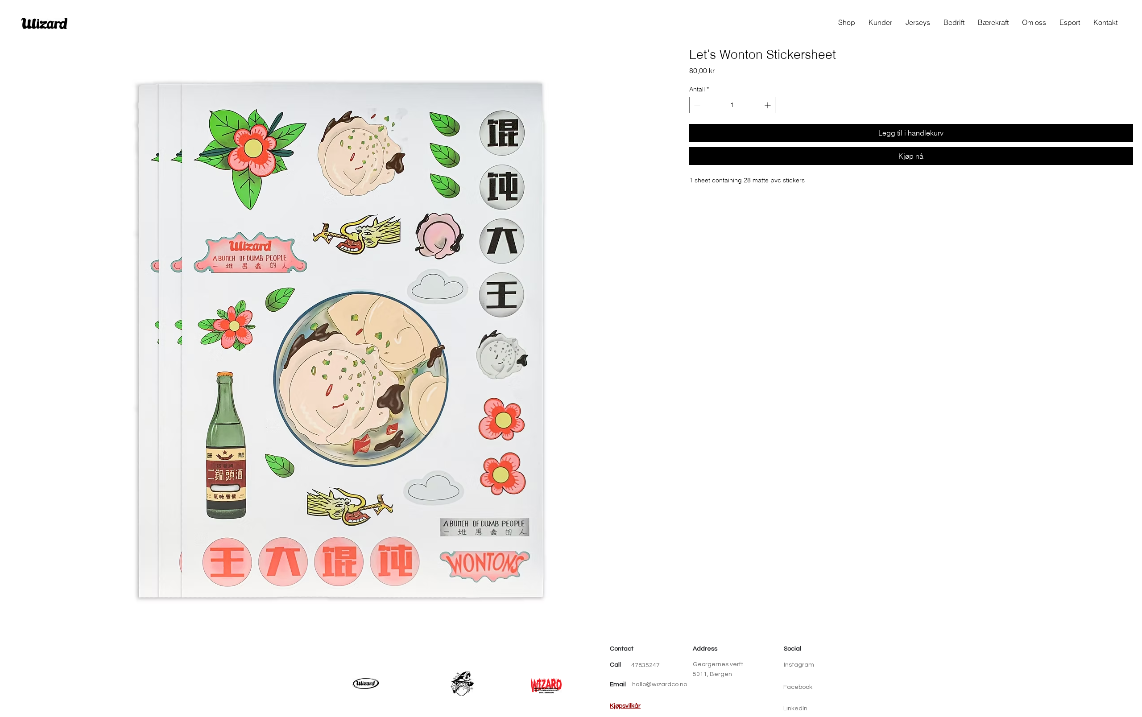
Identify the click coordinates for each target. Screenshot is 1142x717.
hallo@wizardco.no (659, 684)
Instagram (799, 665)
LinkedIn (795, 708)
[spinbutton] (732, 105)
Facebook (797, 687)
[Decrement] (696, 105)
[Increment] (768, 105)
